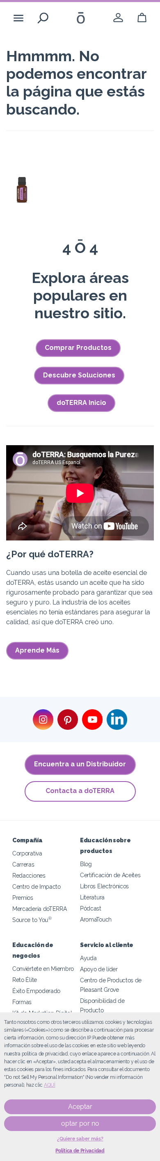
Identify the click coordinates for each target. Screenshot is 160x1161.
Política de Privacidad (79, 1151)
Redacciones (29, 875)
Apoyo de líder (99, 969)
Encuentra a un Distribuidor (80, 764)
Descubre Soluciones (79, 375)
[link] (118, 18)
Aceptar (80, 1106)
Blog (86, 863)
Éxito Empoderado (36, 990)
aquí (49, 1085)
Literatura (92, 897)
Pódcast (90, 908)
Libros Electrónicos (104, 886)
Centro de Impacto (36, 886)
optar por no (80, 1123)
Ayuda (88, 957)
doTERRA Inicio (81, 403)
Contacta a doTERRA (80, 791)
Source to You (32, 919)
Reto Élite (24, 979)
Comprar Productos (78, 348)
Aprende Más (37, 650)
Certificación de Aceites (110, 874)
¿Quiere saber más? (80, 1139)
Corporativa (27, 853)
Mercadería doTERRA (39, 908)
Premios (22, 897)
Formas (22, 1001)
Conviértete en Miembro (43, 968)
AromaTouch (96, 919)
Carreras (23, 864)
